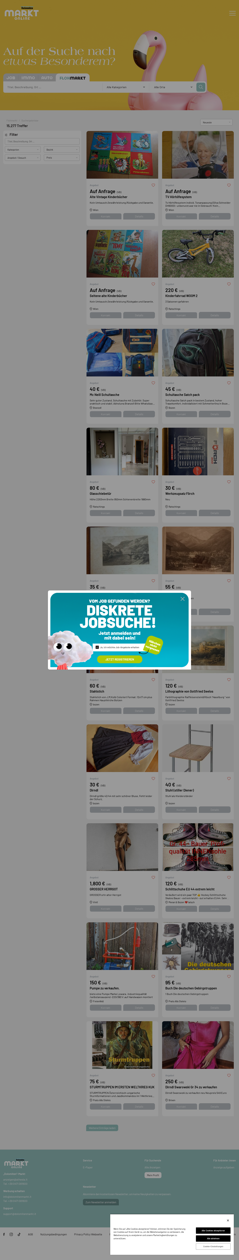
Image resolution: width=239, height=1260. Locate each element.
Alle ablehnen (213, 1238)
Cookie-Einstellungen (213, 1246)
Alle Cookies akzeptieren (213, 1230)
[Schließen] (228, 1220)
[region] (172, 1234)
